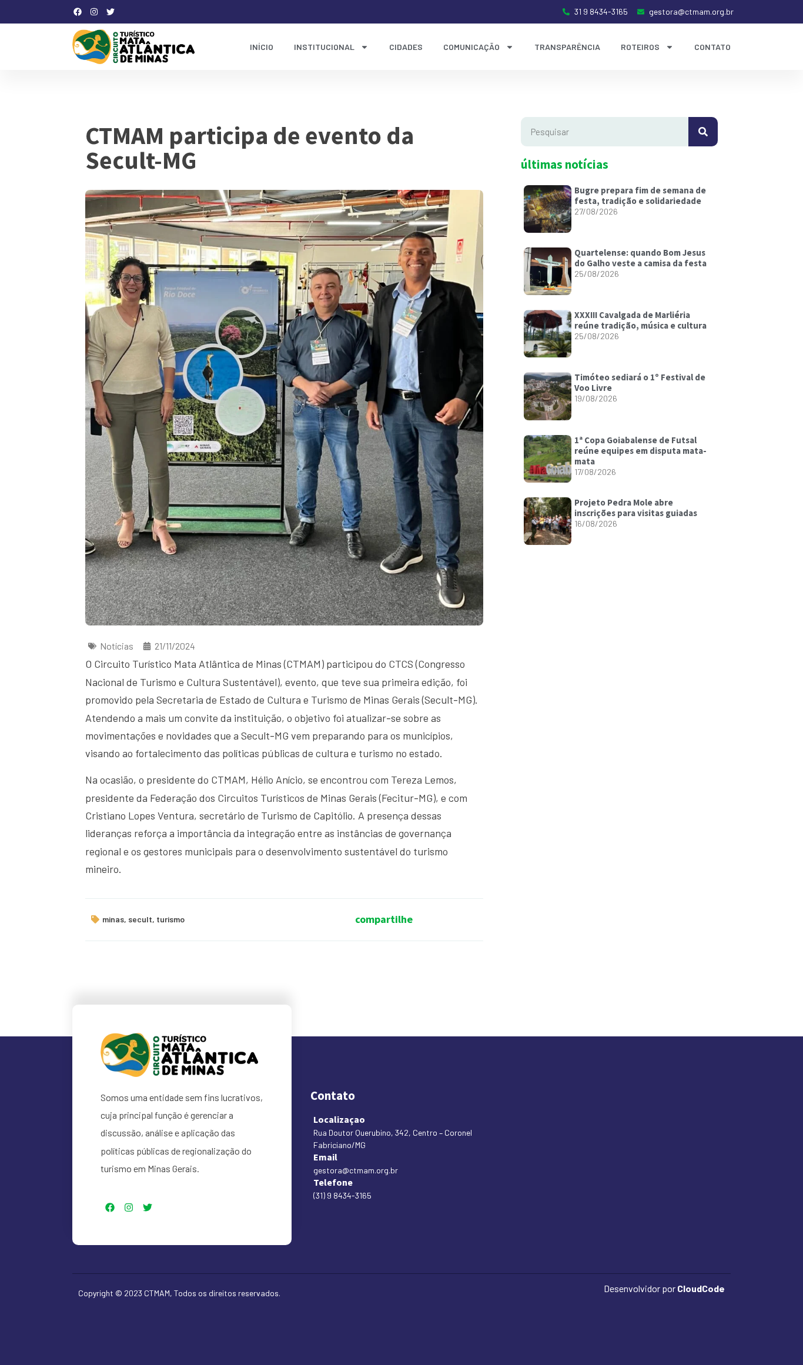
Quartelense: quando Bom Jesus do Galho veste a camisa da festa (640, 258)
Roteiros (640, 47)
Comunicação (471, 47)
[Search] (703, 131)
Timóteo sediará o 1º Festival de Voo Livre (639, 382)
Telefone (333, 1182)
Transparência (567, 47)
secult (140, 919)
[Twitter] (110, 12)
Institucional (324, 47)
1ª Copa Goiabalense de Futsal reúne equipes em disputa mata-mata (640, 450)
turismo (170, 919)
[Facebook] (77, 12)
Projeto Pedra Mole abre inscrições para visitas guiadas (635, 507)
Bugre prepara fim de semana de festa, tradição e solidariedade (640, 195)
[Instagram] (94, 12)
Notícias (116, 645)
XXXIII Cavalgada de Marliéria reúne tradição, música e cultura (640, 320)
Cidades (406, 47)
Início (261, 47)
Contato (712, 47)
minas (113, 919)
